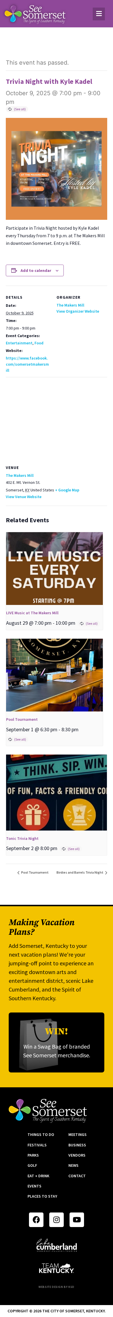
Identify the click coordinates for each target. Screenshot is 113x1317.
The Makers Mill (70, 305)
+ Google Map (67, 490)
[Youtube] (77, 1219)
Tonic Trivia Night (22, 838)
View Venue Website (23, 496)
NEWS (73, 1165)
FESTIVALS (37, 1145)
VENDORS (76, 1155)
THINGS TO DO (41, 1134)
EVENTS (34, 1186)
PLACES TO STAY (42, 1196)
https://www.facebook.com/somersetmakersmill (27, 364)
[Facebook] (36, 1219)
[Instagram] (56, 1219)
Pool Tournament (22, 719)
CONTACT (77, 1175)
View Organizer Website (78, 311)
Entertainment (19, 343)
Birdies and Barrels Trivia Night (80, 872)
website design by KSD (56, 1287)
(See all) (20, 109)
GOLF (32, 1165)
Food (38, 343)
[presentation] (54, 568)
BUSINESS (77, 1145)
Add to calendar (36, 270)
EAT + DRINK (38, 1175)
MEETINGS (77, 1134)
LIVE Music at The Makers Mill (32, 612)
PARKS (33, 1155)
